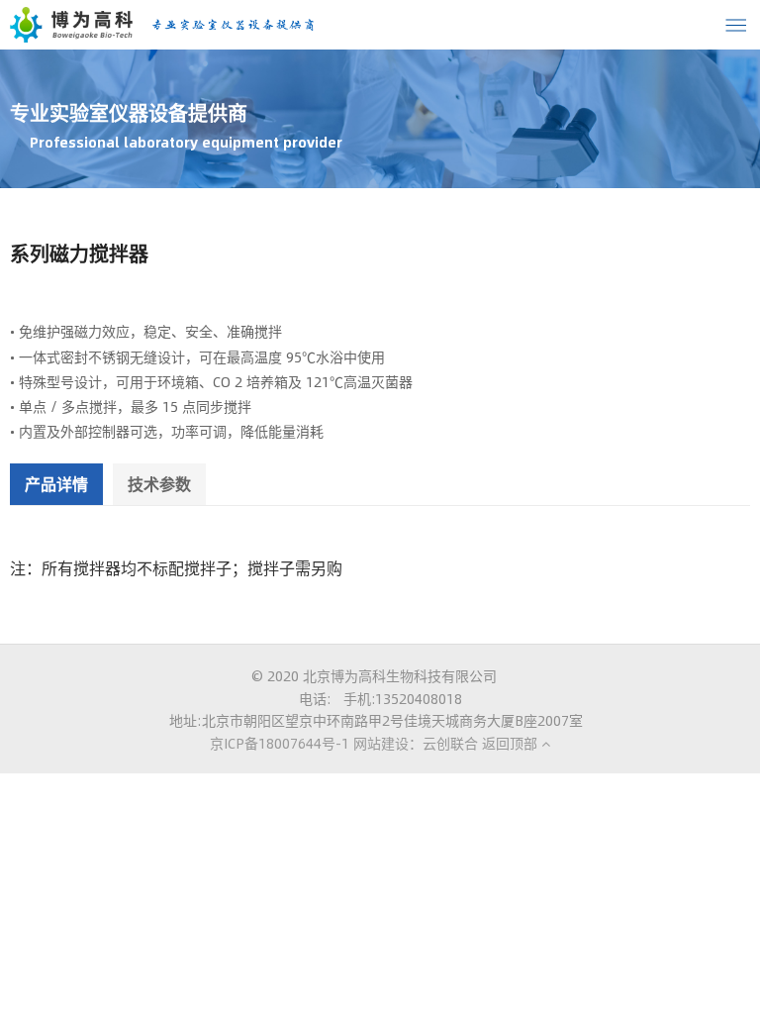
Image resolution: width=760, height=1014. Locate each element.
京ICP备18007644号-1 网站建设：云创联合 (344, 743)
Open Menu (735, 25)
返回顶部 (511, 743)
